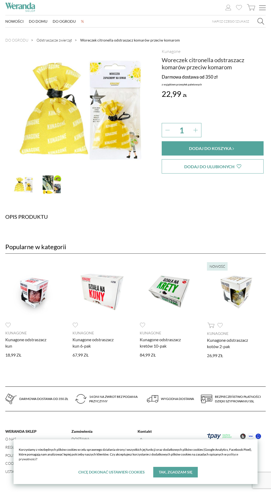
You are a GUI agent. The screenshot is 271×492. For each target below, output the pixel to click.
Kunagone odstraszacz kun (25, 342)
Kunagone (171, 51)
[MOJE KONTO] (228, 7)
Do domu (38, 21)
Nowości (14, 21)
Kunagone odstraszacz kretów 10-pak (160, 342)
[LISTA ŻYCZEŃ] (239, 7)
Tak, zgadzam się (175, 472)
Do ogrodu (64, 21)
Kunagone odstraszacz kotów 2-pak (227, 343)
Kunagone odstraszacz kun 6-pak (93, 342)
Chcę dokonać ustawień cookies (111, 472)
